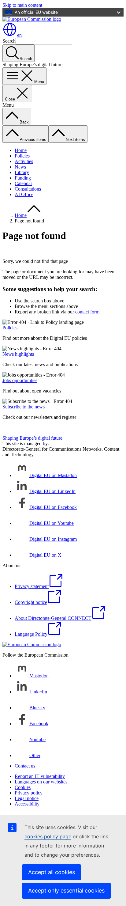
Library (22, 172)
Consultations (28, 188)
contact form (87, 311)
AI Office (24, 194)
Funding (23, 177)
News (20, 166)
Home (21, 150)
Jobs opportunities (19, 380)
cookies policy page (47, 836)
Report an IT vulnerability (40, 776)
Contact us (25, 765)
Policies (22, 155)
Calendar (23, 183)
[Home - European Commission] (31, 19)
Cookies (23, 787)
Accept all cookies (51, 872)
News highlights (18, 354)
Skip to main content (22, 5)
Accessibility (27, 803)
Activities (24, 161)
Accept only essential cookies (66, 890)
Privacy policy (29, 792)
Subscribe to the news (23, 406)
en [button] (19, 35)
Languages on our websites (41, 781)
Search (9, 41)
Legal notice (27, 798)
